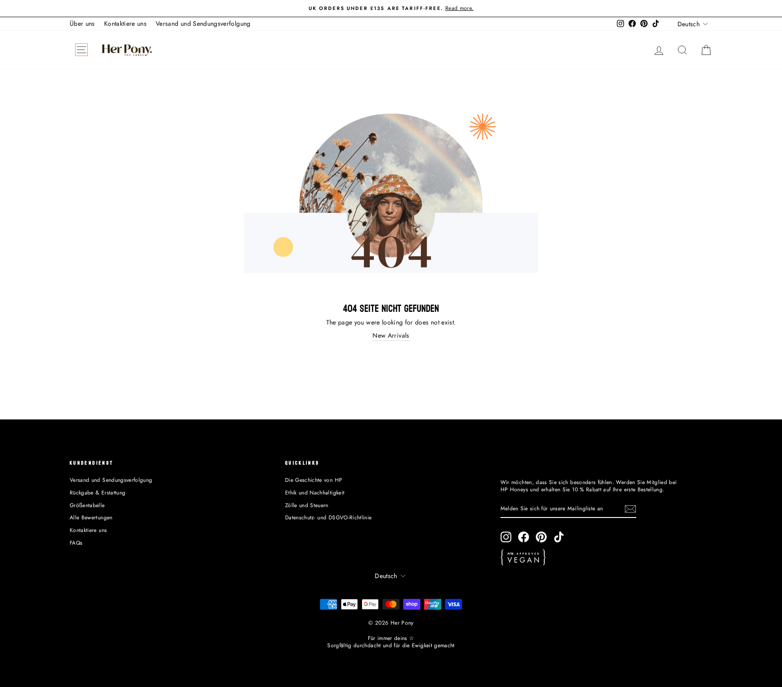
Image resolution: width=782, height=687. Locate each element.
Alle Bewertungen (91, 517)
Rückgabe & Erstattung (97, 492)
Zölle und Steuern (307, 505)
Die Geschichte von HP (313, 480)
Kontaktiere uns (125, 23)
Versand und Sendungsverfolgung (203, 23)
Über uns (82, 23)
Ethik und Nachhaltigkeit (314, 492)
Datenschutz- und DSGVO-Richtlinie (328, 517)
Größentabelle (87, 505)
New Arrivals (390, 335)
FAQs (76, 542)
